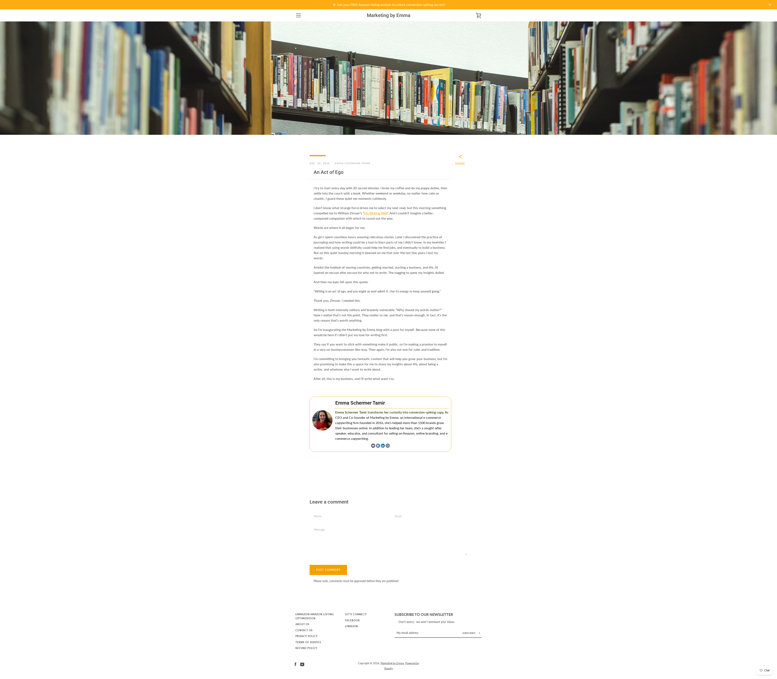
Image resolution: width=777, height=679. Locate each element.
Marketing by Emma (388, 15)
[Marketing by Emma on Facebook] (295, 664)
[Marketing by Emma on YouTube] (302, 664)
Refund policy (306, 648)
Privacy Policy (306, 636)
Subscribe (469, 633)
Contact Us (304, 630)
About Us (302, 624)
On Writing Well (375, 213)
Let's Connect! (356, 614)
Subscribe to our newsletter (424, 614)
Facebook (352, 620)
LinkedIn (351, 626)
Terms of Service (308, 642)
